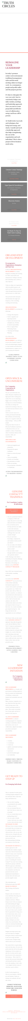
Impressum (17, 1010)
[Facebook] (12, 1015)
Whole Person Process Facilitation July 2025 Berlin (14, 1012)
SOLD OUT (14, 996)
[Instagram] (15, 1015)
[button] (24, 11)
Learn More (14, 163)
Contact (10, 1010)
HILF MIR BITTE (17, 1018)
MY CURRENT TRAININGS (14, 510)
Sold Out (14, 239)
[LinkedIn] (14, 1015)
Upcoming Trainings (14, 178)
